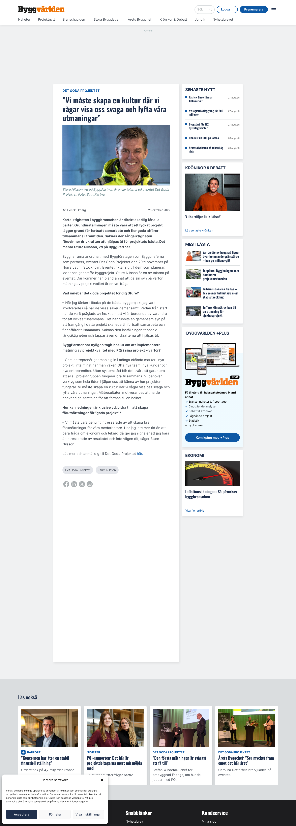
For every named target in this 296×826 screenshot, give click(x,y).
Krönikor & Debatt (173, 19)
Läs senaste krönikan (199, 230)
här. (140, 454)
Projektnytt (46, 19)
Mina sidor (210, 821)
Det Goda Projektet (81, 91)
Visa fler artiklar (195, 510)
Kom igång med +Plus (212, 438)
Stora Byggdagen (107, 19)
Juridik (200, 19)
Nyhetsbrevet (223, 19)
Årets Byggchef (139, 19)
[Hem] (41, 9)
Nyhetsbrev (134, 821)
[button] (102, 780)
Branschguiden (74, 19)
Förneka (55, 814)
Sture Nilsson (107, 470)
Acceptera (21, 814)
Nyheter (24, 19)
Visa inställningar (88, 814)
